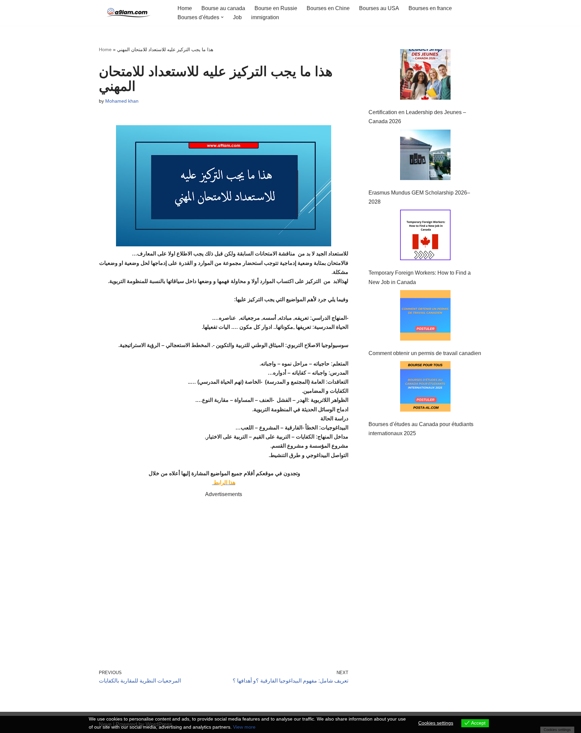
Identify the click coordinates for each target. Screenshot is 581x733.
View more (244, 727)
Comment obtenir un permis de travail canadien (425, 353)
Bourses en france (430, 8)
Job (237, 17)
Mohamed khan (122, 101)
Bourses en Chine (328, 8)
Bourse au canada (223, 8)
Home (185, 8)
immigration (265, 17)
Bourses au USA (379, 8)
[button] (222, 17)
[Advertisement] (223, 574)
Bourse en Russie (276, 8)
